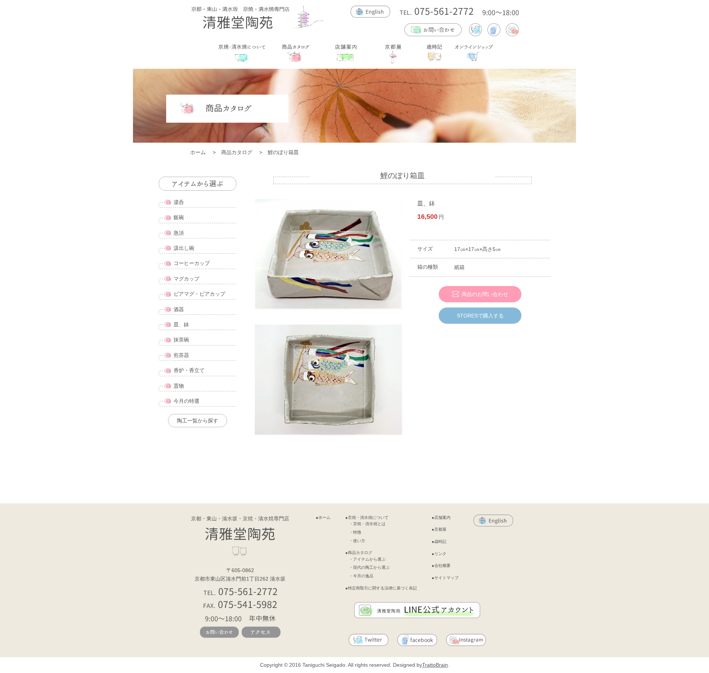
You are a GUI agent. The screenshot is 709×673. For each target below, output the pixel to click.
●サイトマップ (445, 577)
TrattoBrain (435, 665)
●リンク (439, 553)
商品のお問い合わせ (485, 294)
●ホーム (323, 517)
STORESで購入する (480, 316)
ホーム (198, 152)
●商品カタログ (358, 552)
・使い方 (357, 540)
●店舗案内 (441, 517)
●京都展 (439, 529)
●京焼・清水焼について (366, 517)
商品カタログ (236, 152)
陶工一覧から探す (197, 421)
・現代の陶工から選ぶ (369, 567)
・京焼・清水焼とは (367, 523)
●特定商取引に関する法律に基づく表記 (381, 588)
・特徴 (355, 532)
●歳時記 (439, 541)
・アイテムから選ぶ (367, 559)
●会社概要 (441, 565)
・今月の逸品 (361, 576)
